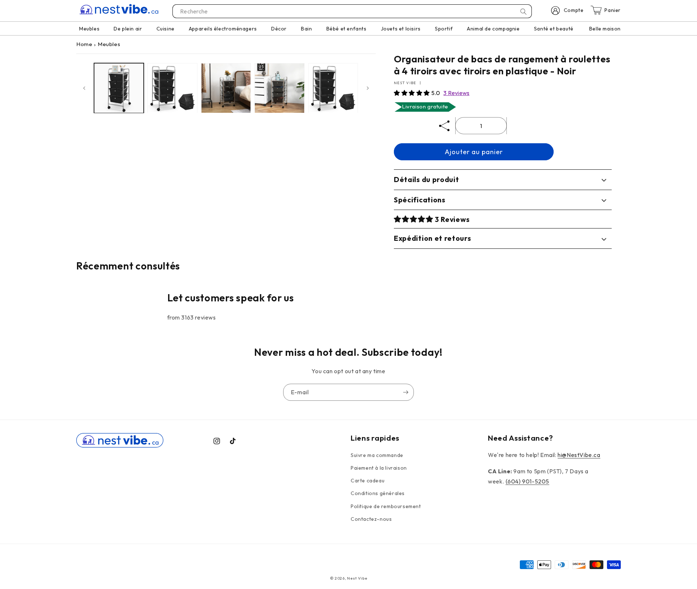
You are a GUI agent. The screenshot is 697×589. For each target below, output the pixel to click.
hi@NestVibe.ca (579, 454)
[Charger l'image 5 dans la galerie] (333, 88)
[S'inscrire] (405, 392)
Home (84, 44)
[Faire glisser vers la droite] (368, 88)
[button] (412, 92)
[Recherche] (523, 12)
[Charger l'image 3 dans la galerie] (226, 88)
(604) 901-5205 (527, 481)
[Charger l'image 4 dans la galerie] (279, 88)
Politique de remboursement (386, 506)
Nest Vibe (357, 578)
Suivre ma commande (377, 455)
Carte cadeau (367, 480)
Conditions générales (378, 493)
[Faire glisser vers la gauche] (84, 88)
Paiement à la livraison (379, 468)
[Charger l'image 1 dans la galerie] (119, 88)
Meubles (109, 44)
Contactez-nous (371, 519)
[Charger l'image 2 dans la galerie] (172, 88)
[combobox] (352, 11)
